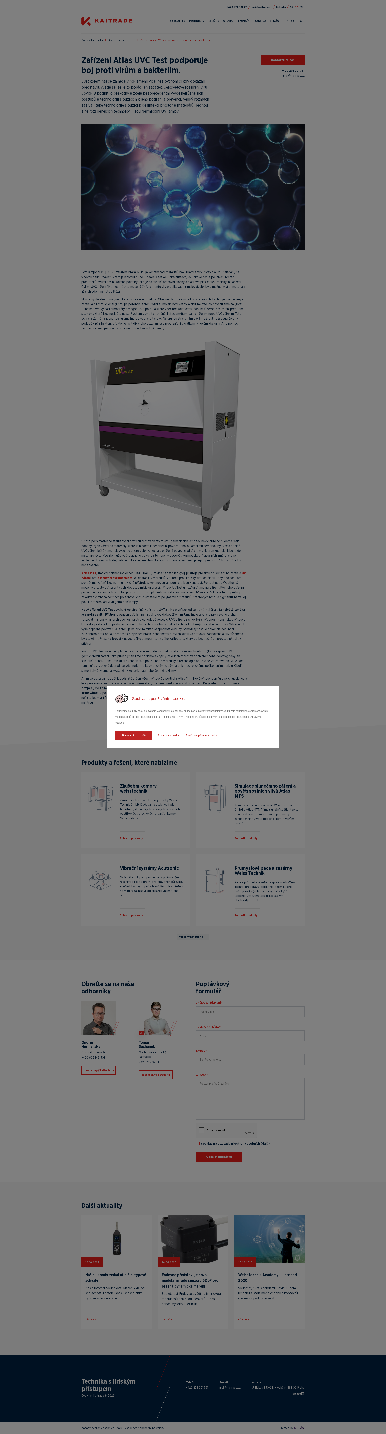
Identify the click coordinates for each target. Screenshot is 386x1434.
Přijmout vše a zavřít (133, 735)
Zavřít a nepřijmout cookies (201, 735)
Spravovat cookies (169, 735)
